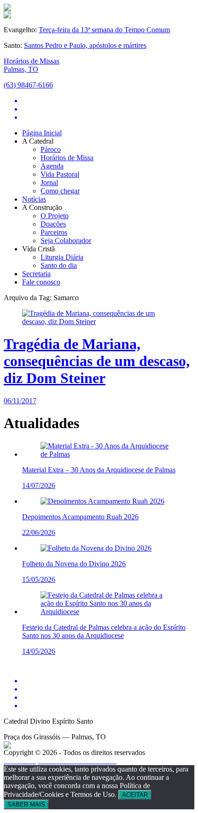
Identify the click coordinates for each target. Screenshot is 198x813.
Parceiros (54, 232)
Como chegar (60, 191)
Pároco (51, 149)
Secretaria (36, 274)
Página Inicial (42, 133)
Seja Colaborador (66, 240)
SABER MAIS (26, 804)
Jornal (49, 182)
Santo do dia (59, 265)
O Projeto (55, 216)
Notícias (34, 199)
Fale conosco (41, 282)
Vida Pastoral (60, 174)
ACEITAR (135, 794)
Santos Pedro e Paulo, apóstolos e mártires (85, 45)
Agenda (52, 166)
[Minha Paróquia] (7, 746)
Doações (53, 224)
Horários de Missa (67, 158)
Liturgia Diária (62, 257)
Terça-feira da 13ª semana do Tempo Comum (104, 30)
